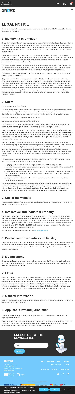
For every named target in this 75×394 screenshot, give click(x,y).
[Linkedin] (68, 374)
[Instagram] (63, 374)
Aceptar (43, 390)
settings (18, 392)
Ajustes (66, 390)
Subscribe (19, 351)
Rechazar (55, 390)
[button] (57, 3)
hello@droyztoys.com (41, 230)
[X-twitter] (58, 374)
